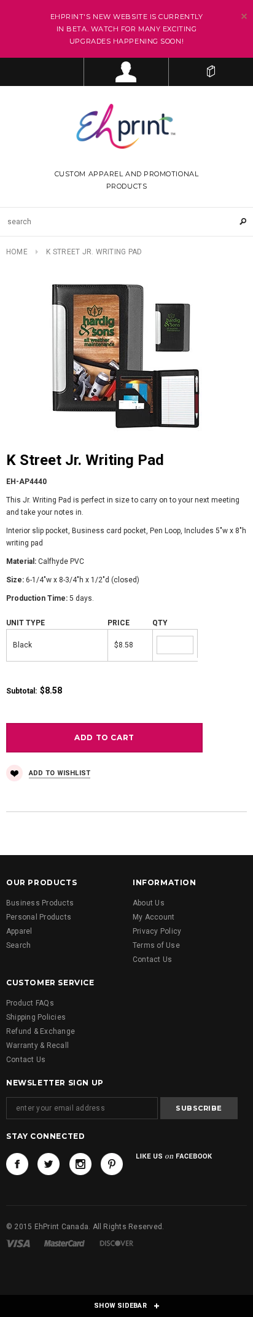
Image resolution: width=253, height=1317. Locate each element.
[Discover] (116, 1243)
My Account (153, 917)
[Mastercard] (64, 1243)
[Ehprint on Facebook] (17, 1164)
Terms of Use (156, 945)
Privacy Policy (157, 931)
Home (17, 252)
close (244, 16)
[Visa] (18, 1243)
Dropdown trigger (126, 72)
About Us (149, 903)
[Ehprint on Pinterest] (112, 1164)
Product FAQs (30, 1003)
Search (18, 945)
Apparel (19, 931)
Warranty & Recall (37, 1045)
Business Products (40, 903)
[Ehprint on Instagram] (80, 1164)
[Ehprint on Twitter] (48, 1164)
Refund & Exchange (40, 1031)
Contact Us (152, 959)
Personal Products (38, 917)
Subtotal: (21, 691)
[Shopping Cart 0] (211, 72)
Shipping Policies (36, 1017)
